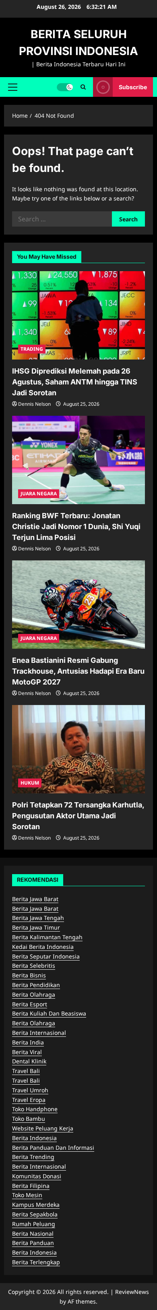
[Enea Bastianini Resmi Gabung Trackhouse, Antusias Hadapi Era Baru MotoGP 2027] (78, 604)
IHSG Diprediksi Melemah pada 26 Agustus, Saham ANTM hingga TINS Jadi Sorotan (74, 382)
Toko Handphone (35, 1109)
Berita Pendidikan (36, 985)
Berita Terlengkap (36, 1262)
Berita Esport (29, 1004)
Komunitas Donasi (36, 1176)
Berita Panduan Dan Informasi (53, 1147)
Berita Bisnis (29, 975)
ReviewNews (132, 1292)
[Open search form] (83, 87)
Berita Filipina (31, 1185)
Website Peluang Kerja (42, 1128)
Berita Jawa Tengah (38, 918)
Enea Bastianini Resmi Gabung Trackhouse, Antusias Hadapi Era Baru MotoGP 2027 (78, 671)
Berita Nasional (33, 1233)
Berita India (28, 1042)
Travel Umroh (30, 1090)
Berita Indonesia (34, 1138)
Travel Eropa (28, 1100)
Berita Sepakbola (35, 1214)
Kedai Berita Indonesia (43, 946)
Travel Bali (26, 1071)
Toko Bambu (28, 1118)
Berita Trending (33, 1157)
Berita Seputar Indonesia (46, 956)
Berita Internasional (39, 1032)
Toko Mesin (27, 1195)
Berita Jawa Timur (36, 927)
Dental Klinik (29, 1061)
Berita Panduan (33, 1243)
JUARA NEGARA (39, 493)
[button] (12, 86)
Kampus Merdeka (36, 1204)
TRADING (32, 348)
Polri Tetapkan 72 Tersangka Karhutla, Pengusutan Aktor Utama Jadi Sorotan (78, 816)
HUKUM (30, 782)
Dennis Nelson (34, 404)
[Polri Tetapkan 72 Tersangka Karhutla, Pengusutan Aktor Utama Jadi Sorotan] (78, 749)
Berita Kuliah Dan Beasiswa (49, 1013)
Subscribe (133, 86)
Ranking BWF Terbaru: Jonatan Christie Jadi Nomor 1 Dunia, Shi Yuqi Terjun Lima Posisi (76, 526)
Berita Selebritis (33, 965)
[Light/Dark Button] (65, 87)
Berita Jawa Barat (35, 899)
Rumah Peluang (33, 1224)
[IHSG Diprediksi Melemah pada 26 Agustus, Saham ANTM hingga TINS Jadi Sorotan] (78, 315)
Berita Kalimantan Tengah (47, 937)
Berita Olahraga (33, 994)
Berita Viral (27, 1052)
